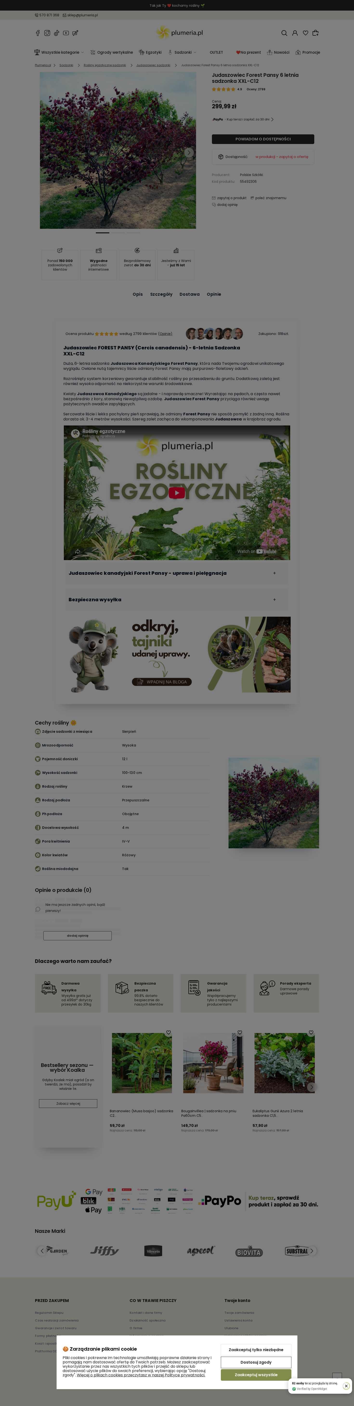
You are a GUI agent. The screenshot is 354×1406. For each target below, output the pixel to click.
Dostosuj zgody (256, 1362)
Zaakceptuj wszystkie (256, 1375)
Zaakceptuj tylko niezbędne (256, 1350)
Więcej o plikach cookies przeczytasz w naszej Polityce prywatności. (141, 1375)
